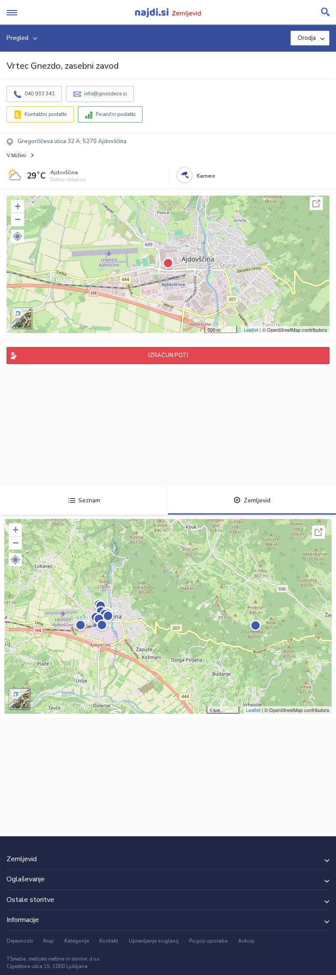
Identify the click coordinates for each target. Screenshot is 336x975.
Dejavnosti (20, 940)
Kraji (48, 940)
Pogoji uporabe (208, 940)
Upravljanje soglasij (153, 940)
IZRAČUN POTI (168, 355)
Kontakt (108, 940)
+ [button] (18, 206)
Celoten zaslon (316, 203)
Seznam (89, 500)
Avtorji (246, 940)
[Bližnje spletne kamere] (184, 175)
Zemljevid (257, 500)
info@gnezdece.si (105, 93)
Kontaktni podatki (45, 114)
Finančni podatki (116, 114)
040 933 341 (39, 93)
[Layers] (21, 318)
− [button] (18, 219)
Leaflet (251, 329)
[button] (17, 236)
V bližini (16, 155)
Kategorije (76, 940)
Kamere (206, 175)
